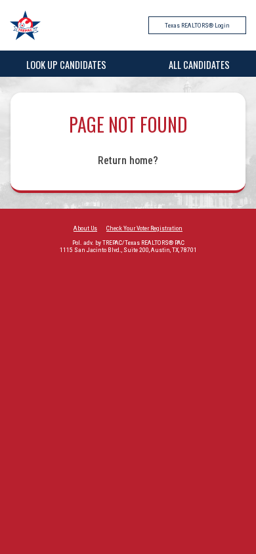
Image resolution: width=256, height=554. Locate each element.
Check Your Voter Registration (144, 228)
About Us (85, 228)
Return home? (128, 160)
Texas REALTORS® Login (197, 25)
